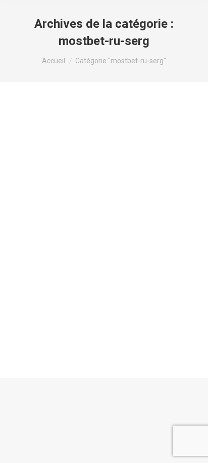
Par (92, 167)
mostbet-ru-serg (46, 167)
